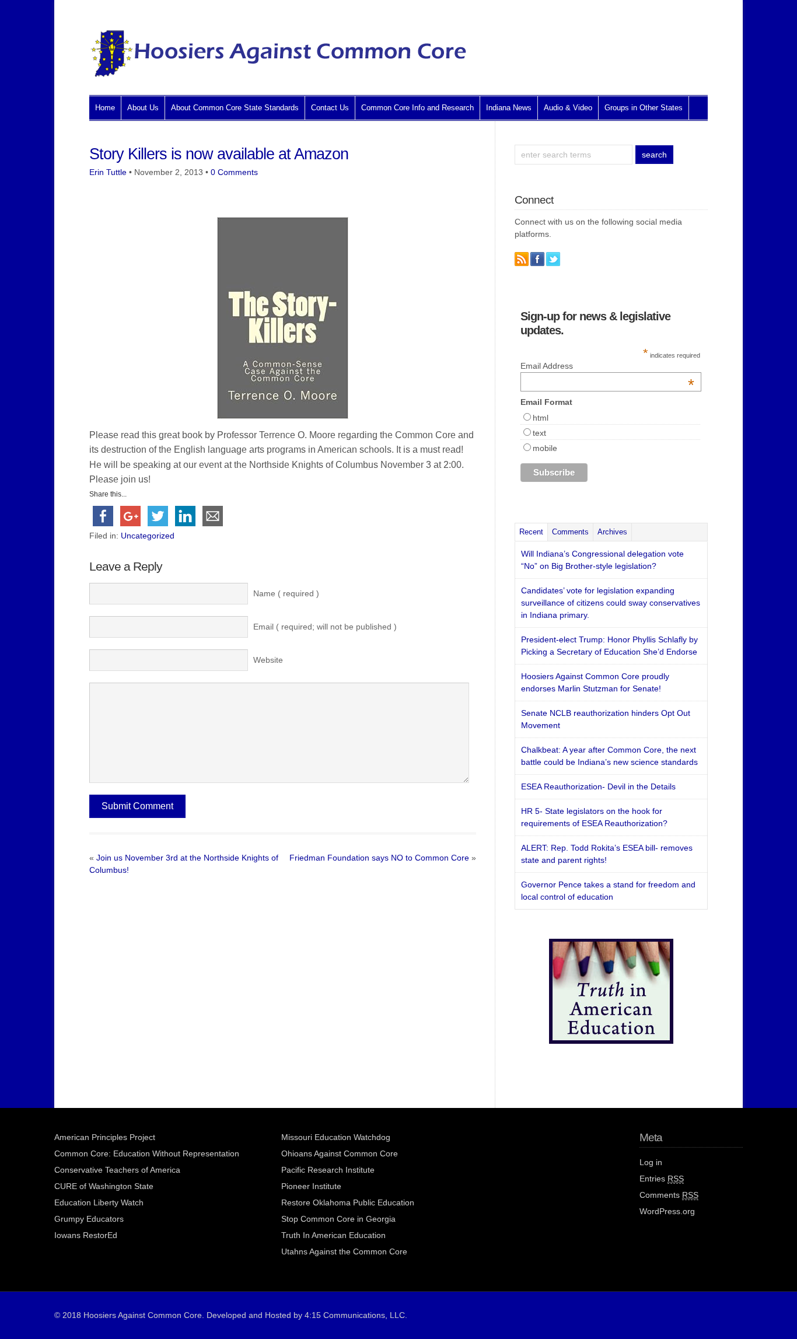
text (539, 433)
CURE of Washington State (103, 1186)
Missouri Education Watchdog (335, 1137)
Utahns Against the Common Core (344, 1251)
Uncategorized (147, 535)
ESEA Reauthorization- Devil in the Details (598, 786)
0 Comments (234, 172)
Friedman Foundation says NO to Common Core (379, 857)
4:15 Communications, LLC (355, 1315)
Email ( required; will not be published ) (325, 626)
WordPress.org (667, 1211)
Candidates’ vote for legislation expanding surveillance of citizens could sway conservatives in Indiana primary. (610, 603)
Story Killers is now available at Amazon (218, 154)
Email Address (607, 365)
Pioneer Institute (311, 1186)
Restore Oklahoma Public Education (347, 1202)
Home (105, 107)
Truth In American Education (333, 1235)
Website (268, 660)
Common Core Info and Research (417, 107)
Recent (531, 531)
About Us (143, 107)
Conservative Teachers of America (117, 1169)
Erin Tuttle (108, 172)
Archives (612, 531)
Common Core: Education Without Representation (146, 1153)
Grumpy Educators (89, 1218)
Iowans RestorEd (85, 1235)
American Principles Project (104, 1137)
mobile (545, 448)
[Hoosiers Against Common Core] (279, 74)
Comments (570, 531)
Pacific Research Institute (328, 1169)
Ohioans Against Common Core (339, 1153)
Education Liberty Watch (99, 1202)
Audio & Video (568, 107)
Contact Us (330, 107)
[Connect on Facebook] (537, 259)
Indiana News (509, 107)
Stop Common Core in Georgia (338, 1218)
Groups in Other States (643, 107)
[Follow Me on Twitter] (553, 259)
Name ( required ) (286, 593)
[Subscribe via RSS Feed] (522, 259)
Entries (661, 1178)
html (540, 417)
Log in (650, 1162)
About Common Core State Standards (235, 107)
